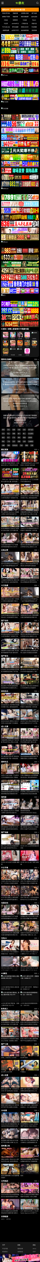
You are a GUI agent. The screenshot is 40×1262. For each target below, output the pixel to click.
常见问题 (5, 1248)
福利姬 (30, 437)
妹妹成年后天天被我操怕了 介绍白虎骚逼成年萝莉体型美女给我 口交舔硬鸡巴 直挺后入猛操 (29, 581)
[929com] (20, 157)
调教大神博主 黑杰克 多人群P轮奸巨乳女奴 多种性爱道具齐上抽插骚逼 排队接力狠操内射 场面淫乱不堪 (10, 1160)
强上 (8, 433)
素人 (24, 433)
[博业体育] (20, 50)
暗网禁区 (15, 20)
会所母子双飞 (15, 30)
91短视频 (34, 27)
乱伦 (3, 433)
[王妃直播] (20, 110)
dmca (34, 1248)
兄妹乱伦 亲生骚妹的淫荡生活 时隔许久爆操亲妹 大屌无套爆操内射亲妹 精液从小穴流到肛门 (29, 530)
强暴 (14, 433)
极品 (3, 437)
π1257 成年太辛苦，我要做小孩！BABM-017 (29, 988)
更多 (35, 359)
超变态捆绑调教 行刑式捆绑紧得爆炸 (10, 1176)
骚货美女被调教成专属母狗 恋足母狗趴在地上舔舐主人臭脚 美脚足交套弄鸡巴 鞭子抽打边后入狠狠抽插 (29, 546)
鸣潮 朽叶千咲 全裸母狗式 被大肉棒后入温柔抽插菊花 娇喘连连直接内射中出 (29, 1141)
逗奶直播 (34, 30)
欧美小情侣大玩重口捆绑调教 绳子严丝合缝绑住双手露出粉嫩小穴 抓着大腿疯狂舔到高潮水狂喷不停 (29, 1040)
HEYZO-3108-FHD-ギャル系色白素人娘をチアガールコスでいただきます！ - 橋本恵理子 (29, 969)
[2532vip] (20, 277)
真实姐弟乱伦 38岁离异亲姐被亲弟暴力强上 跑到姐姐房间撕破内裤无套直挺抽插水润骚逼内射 (29, 497)
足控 (14, 441)
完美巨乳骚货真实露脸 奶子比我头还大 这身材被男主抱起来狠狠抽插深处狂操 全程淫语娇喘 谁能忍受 (10, 616)
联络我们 (5, 1251)
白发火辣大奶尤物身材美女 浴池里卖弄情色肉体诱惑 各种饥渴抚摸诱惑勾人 (10, 1125)
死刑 (21, 1175)
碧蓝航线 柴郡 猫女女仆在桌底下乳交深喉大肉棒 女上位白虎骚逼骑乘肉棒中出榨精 (10, 1141)
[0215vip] (20, 284)
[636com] (20, 224)
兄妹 (21, 445)
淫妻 (8, 445)
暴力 (19, 433)
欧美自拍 (15, 445)
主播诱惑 (30, 441)
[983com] (20, 250)
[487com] (20, 77)
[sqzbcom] (20, 130)
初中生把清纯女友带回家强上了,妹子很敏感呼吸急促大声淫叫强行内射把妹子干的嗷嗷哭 (10, 565)
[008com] (20, 70)
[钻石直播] (20, 230)
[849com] (20, 291)
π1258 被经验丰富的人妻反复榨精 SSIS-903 (10, 988)
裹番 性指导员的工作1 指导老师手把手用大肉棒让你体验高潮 (10, 1106)
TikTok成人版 (6, 27)
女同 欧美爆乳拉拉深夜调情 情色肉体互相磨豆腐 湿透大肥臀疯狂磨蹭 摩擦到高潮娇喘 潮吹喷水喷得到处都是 (10, 1212)
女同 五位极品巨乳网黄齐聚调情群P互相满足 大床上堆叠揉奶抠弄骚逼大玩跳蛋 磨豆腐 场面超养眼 (29, 1196)
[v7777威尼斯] (20, 57)
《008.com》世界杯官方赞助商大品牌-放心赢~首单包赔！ (10, 480)
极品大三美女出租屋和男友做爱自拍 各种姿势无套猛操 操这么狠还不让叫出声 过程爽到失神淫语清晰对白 (29, 565)
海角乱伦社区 (25, 27)
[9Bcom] (20, 150)
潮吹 (19, 437)
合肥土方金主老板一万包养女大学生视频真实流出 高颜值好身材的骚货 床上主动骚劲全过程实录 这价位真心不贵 (10, 776)
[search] (37, 3)
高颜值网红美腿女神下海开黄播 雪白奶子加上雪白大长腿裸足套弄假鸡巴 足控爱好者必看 (29, 513)
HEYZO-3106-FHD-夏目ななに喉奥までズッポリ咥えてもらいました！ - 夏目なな (29, 953)
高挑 (26, 445)
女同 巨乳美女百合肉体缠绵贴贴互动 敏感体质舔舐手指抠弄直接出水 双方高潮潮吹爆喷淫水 (10, 1196)
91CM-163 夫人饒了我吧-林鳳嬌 (29, 863)
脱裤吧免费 (6, 30)
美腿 (19, 441)
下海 (8, 441)
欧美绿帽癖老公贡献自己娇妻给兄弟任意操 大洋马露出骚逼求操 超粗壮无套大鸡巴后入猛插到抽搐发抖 (10, 530)
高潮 (24, 437)
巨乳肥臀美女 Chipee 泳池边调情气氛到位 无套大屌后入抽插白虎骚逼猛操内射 (29, 1125)
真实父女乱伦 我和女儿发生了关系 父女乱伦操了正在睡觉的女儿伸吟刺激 (10, 722)
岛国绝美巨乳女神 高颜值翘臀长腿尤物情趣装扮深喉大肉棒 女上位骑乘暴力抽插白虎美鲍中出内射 (29, 616)
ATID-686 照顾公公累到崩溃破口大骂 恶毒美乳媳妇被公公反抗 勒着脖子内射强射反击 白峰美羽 (10, 899)
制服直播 (15, 16)
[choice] (20, 264)
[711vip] (20, 177)
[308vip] (20, 170)
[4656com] (20, 124)
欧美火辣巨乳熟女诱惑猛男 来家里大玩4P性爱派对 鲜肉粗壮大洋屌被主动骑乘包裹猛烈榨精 (29, 1023)
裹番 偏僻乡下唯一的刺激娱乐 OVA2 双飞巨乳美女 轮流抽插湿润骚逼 (10, 1090)
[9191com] (20, 217)
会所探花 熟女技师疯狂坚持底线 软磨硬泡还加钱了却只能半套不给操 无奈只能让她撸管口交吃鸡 (10, 671)
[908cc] (20, 97)
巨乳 (8, 429)
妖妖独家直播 (25, 30)
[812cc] (20, 311)
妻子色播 (34, 13)
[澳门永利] (20, 104)
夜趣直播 (15, 13)
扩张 (14, 437)
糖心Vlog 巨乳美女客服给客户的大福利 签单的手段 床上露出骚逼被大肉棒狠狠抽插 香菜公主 (10, 847)
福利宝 (3, 1219)
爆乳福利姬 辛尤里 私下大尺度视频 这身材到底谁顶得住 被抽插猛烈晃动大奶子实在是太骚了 (10, 828)
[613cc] (20, 304)
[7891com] (20, 197)
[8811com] (20, 317)
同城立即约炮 (6, 13)
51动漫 (25, 20)
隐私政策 (20, 1248)
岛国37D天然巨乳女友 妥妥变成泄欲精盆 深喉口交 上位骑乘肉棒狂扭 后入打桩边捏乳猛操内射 (29, 934)
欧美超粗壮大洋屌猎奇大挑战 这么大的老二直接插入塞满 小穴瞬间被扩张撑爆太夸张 (10, 1040)
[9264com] (20, 324)
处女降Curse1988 (6, 1072)
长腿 (32, 445)
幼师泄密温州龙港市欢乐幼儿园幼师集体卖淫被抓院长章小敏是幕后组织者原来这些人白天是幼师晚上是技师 (10, 793)
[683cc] (20, 184)
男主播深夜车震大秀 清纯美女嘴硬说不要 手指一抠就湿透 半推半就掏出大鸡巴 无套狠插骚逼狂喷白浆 (10, 758)
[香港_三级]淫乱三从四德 (8, 1057)
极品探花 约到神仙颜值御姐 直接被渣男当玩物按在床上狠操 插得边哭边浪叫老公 (10, 687)
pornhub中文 (15, 23)
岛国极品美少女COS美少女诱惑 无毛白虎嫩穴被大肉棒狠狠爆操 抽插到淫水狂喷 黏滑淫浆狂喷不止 (29, 918)
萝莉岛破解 (15, 27)
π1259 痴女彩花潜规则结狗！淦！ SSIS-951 (29, 1004)
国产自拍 (30, 429)
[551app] (20, 204)
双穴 (8, 437)
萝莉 (3, 429)
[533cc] (20, 257)
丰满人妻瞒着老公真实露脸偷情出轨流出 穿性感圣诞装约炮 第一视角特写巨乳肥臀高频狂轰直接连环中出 (29, 776)
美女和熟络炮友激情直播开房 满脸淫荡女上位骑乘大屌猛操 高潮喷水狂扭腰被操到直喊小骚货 (29, 758)
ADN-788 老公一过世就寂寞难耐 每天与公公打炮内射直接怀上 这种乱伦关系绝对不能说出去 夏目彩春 (29, 899)
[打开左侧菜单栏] (6, 3)
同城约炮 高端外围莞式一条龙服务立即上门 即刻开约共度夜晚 (10, 464)
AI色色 (6, 20)
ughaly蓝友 (34, 16)
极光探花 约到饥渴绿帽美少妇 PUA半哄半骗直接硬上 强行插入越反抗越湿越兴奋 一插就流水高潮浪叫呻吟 (29, 671)
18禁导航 (8, 1219)
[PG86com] (20, 137)
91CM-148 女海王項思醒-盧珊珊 (10, 863)
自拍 (24, 429)
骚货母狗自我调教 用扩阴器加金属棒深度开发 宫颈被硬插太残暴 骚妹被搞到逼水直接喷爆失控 (29, 1160)
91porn (34, 20)
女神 (24, 441)
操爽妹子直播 (6, 16)
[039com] (20, 244)
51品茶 (6, 23)
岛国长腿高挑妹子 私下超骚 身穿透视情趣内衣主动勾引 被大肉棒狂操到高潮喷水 (10, 546)
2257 (34, 1251)
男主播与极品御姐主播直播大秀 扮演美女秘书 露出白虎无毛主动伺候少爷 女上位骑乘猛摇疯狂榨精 (29, 741)
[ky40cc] (20, 144)
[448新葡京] (20, 44)
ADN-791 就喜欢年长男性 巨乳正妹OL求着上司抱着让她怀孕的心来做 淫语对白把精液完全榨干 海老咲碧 (29, 882)
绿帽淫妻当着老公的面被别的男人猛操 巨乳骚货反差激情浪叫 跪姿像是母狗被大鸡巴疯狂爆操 (29, 652)
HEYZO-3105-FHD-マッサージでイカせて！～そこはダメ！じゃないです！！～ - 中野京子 (10, 969)
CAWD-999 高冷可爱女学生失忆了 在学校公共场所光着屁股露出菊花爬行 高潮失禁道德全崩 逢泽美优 (10, 882)
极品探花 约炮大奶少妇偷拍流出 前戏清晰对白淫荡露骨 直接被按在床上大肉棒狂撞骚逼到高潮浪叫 (29, 687)
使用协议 (20, 1251)
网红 (3, 441)
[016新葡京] (20, 64)
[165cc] (20, 117)
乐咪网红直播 (25, 13)
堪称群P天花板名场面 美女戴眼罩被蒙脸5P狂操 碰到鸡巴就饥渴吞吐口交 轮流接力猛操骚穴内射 (10, 652)
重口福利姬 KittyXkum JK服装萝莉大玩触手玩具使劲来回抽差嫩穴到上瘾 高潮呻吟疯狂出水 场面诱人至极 (29, 828)
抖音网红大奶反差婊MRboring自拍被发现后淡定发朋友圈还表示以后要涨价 (29, 793)
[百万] (20, 297)
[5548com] (20, 237)
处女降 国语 (24, 1057)
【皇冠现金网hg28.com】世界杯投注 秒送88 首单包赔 (29, 464)
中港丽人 (23, 1072)
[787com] (20, 90)
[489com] (20, 84)
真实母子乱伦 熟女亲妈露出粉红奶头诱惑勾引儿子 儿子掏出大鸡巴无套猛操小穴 (29, 722)
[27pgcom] (20, 164)
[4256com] (20, 271)
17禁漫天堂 (25, 23)
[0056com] (20, 190)
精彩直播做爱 (25, 16)
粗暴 (14, 429)
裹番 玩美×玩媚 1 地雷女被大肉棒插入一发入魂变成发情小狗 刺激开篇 (29, 1106)
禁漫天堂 (34, 23)
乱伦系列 (30, 433)
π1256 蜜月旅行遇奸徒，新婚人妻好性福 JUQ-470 (10, 1004)
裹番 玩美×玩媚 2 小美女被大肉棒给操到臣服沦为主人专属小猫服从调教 (29, 1090)
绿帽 (3, 445)
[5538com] (20, 210)
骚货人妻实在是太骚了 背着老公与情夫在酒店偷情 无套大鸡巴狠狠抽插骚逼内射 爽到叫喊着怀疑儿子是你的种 (10, 600)
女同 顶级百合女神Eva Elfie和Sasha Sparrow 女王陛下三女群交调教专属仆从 (29, 1212)
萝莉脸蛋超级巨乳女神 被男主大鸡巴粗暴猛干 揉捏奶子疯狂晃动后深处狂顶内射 (10, 497)
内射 (19, 429)
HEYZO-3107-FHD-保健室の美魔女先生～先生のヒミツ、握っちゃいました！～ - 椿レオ (10, 953)
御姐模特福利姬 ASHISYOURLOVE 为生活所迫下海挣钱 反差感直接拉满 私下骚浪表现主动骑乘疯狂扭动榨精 (29, 812)
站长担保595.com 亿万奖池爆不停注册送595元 (29, 480)
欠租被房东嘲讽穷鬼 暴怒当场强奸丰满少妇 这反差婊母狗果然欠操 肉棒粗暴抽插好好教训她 (10, 581)
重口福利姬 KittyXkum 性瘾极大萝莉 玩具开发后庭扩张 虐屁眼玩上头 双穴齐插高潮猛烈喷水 (10, 513)
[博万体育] (20, 37)
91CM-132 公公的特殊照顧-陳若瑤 (29, 847)
